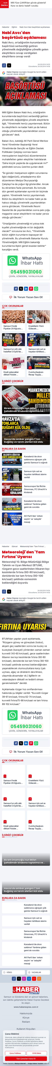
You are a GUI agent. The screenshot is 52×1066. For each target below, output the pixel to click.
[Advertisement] (26, 16)
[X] (19, 979)
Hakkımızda (26, 1013)
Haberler (5, 27)
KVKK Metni (36, 1053)
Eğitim (14, 27)
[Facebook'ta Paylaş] (4, 65)
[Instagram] (24, 979)
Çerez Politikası (15, 1053)
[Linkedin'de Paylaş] (26, 289)
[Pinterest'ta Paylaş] (31, 289)
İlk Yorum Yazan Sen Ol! (28, 297)
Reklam (26, 1021)
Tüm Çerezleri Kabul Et (26, 1059)
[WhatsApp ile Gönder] (36, 289)
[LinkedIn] (29, 979)
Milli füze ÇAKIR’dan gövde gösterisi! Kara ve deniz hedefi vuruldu (28, 4)
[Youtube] (34, 979)
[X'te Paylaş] (9, 65)
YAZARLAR (36, 972)
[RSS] (39, 979)
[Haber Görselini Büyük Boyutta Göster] (26, 91)
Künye (26, 1017)
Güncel (15, 546)
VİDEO (9, 972)
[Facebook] (14, 979)
